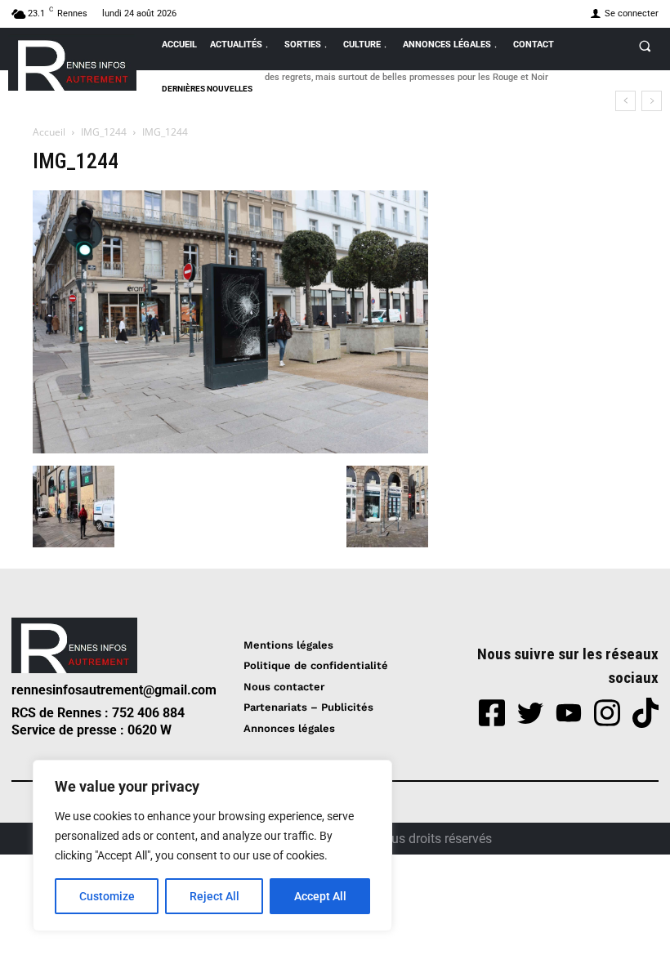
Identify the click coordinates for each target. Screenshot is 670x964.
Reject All (214, 896)
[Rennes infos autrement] (72, 62)
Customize (107, 896)
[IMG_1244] (230, 449)
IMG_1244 (104, 132)
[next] (651, 101)
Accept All (320, 896)
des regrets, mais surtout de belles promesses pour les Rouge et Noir (406, 77)
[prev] (625, 101)
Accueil (49, 132)
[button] (645, 46)
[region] (212, 845)
